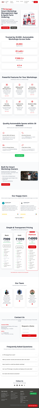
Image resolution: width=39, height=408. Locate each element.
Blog (33, 1)
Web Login (14, 27)
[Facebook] (19, 385)
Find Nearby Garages (26, 2)
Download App (5, 27)
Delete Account (13, 398)
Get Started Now (5, 184)
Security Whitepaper (14, 397)
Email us (21, 395)
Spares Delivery (11, 2)
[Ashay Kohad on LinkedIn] (32, 304)
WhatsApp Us (33, 393)
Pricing (17, 1)
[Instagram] (14, 385)
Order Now (20, 155)
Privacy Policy (13, 394)
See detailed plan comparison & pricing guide (19, 272)
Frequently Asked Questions (4, 400)
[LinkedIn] (17, 385)
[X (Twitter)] (24, 385)
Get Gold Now (19, 247)
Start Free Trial (7, 246)
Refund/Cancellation (14, 395)
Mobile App (7, 2)
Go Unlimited (32, 247)
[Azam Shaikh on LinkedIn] (6, 305)
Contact (21, 1)
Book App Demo (33, 405)
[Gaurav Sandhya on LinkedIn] (19, 301)
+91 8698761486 (22, 394)
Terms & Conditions (14, 393)
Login (36, 2)
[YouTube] (22, 385)
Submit (29, 335)
